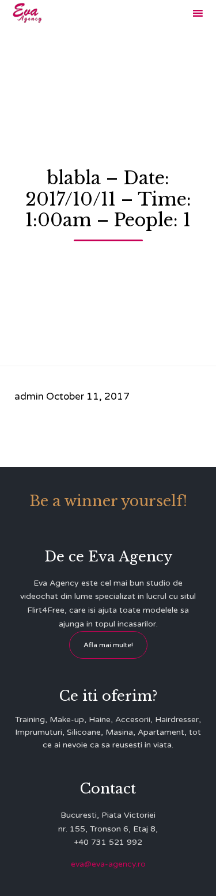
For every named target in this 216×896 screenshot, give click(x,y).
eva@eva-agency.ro (108, 864)
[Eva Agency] (27, 13)
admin (29, 396)
